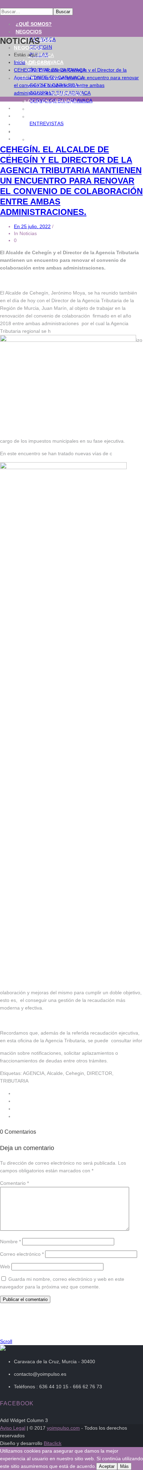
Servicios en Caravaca (59, 116)
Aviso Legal (12, 1428)
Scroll (6, 1341)
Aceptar (107, 1466)
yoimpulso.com (63, 1428)
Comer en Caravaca (55, 93)
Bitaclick (52, 1443)
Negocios (29, 31)
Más (124, 1466)
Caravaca (41, 55)
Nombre (10, 1241)
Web (5, 1266)
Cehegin (39, 63)
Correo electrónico (22, 1254)
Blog (22, 124)
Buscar (63, 11)
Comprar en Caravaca (58, 109)
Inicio (19, 62)
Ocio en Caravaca (52, 101)
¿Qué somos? (34, 24)
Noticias (27, 116)
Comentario (14, 1183)
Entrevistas (47, 123)
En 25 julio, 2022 (32, 226)
